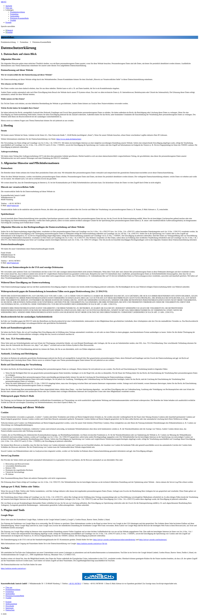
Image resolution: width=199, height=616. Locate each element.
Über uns (9, 8)
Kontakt (8, 22)
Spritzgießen (14, 16)
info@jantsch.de (13, 206)
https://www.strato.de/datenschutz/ (68, 139)
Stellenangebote (11, 604)
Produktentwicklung (17, 12)
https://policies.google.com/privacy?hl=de (92, 544)
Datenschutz (10, 610)
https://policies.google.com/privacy (13, 568)
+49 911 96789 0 (75, 584)
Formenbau (14, 14)
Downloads (10, 606)
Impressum (9, 608)
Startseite (9, 6)
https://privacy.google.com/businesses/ (153, 540)
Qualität (13, 20)
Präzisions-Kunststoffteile (19, 18)
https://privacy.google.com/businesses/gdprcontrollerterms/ (114, 540)
